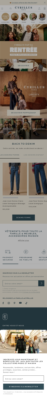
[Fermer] (43, 334)
